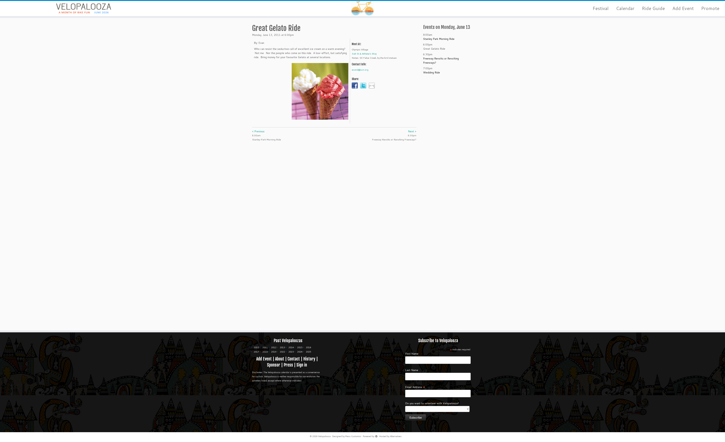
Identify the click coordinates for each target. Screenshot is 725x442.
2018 (265, 351)
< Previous (258, 131)
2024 (299, 351)
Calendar (625, 8)
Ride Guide (653, 8)
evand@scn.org (360, 69)
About (279, 358)
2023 (291, 351)
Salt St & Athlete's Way (364, 53)
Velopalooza (324, 436)
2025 (308, 351)
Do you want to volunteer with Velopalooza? (432, 403)
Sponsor (273, 364)
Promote (710, 8)
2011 (265, 347)
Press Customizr (353, 436)
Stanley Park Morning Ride (438, 39)
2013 (282, 347)
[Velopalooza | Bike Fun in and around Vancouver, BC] (83, 8)
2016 (308, 347)
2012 (273, 347)
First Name (411, 354)
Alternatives (396, 436)
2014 (291, 347)
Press (288, 364)
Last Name (411, 370)
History (309, 358)
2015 (299, 347)
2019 (273, 351)
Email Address (415, 387)
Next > (412, 131)
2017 (256, 351)
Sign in (301, 364)
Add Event (683, 8)
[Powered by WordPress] (376, 435)
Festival (601, 8)
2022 (282, 351)
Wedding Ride (431, 72)
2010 (256, 347)
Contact (294, 358)
